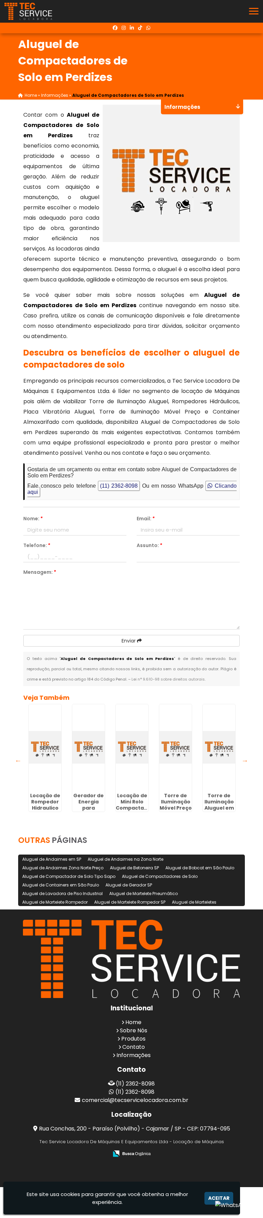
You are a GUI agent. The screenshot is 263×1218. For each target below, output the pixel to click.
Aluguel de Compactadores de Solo (160, 876)
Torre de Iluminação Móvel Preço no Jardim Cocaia (176, 808)
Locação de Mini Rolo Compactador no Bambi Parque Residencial (134, 811)
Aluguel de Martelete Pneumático (143, 893)
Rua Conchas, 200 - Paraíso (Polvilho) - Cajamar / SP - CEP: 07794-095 (134, 1129)
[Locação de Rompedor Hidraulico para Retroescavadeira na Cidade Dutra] (45, 747)
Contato (133, 1047)
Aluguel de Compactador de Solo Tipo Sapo (68, 876)
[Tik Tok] (140, 27)
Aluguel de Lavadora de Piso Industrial (62, 893)
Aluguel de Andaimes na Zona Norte (125, 859)
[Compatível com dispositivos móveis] (161, 1163)
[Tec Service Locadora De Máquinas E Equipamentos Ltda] (131, 959)
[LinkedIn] (132, 27)
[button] (254, 11)
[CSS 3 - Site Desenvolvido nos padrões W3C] (137, 1163)
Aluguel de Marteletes (194, 902)
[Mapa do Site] (96, 1163)
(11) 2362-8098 (119, 486)
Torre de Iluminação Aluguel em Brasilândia (219, 804)
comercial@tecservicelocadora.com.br (135, 1100)
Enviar (129, 640)
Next (244, 759)
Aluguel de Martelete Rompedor (55, 902)
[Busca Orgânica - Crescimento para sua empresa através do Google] (132, 1153)
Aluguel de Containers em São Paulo (60, 885)
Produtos (133, 1039)
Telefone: (36, 545)
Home (133, 1022)
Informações (133, 1055)
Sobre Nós (133, 1030)
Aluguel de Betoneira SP (134, 868)
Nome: (33, 518)
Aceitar (218, 1198)
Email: (146, 518)
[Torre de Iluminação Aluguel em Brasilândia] (219, 747)
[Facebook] (115, 27)
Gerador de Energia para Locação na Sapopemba (89, 808)
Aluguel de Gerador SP (128, 885)
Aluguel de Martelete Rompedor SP (129, 902)
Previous (18, 759)
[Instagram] (124, 27)
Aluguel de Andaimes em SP (51, 859)
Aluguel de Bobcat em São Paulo (199, 868)
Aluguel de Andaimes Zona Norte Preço (62, 868)
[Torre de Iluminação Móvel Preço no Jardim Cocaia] (175, 747)
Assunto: (149, 545)
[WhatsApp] (148, 27)
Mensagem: (39, 572)
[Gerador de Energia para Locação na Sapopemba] (88, 747)
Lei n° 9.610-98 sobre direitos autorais (168, 679)
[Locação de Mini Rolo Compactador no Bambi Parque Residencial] (132, 747)
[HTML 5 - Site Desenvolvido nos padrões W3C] (114, 1163)
